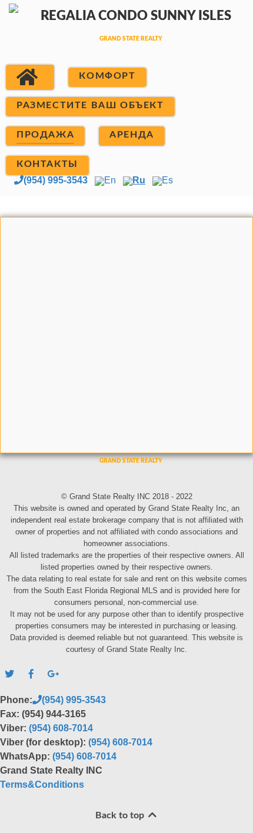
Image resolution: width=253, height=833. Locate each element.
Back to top (121, 815)
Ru (138, 180)
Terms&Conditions (42, 784)
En (110, 180)
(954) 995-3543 (56, 180)
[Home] (30, 77)
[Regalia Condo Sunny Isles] (126, 37)
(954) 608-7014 (61, 728)
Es (167, 180)
